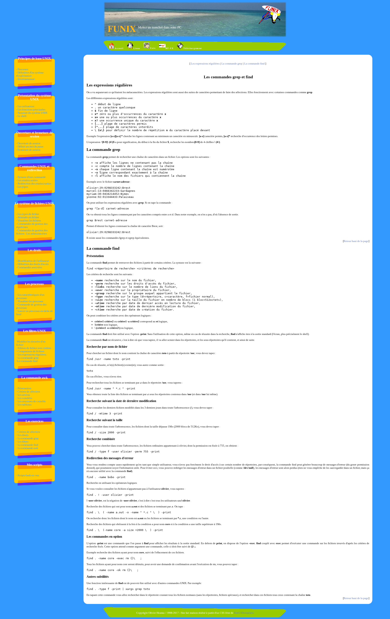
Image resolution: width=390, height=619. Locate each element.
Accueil (119, 48)
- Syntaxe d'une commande (31, 177)
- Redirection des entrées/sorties (33, 183)
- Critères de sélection (28, 391)
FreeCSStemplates (244, 612)
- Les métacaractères (36, 233)
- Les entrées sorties (27, 180)
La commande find (254, 63)
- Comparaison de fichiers (30, 351)
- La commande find (27, 444)
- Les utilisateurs (25, 106)
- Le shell (21, 116)
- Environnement (25, 79)
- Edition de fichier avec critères (33, 348)
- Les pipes (22, 186)
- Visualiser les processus (29, 301)
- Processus (22, 69)
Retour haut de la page (356, 241)
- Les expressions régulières (31, 354)
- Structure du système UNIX (31, 112)
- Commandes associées (29, 267)
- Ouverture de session (28, 143)
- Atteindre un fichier (27, 217)
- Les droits (22, 435)
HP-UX (170, 48)
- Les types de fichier (27, 214)
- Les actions (23, 394)
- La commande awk (27, 448)
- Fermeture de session (28, 149)
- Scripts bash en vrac (27, 475)
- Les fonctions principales (30, 109)
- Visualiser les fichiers (28, 220)
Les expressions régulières (205, 63)
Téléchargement (192, 48)
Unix (153, 48)
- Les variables (24, 398)
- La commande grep (27, 357)
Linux (136, 48)
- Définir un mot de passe (29, 146)
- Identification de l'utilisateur (32, 260)
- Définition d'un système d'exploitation (30, 74)
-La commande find (27, 361)
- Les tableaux (24, 404)
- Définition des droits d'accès (32, 264)
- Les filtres (22, 441)
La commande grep (231, 63)
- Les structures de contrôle (31, 401)
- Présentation (23, 388)
